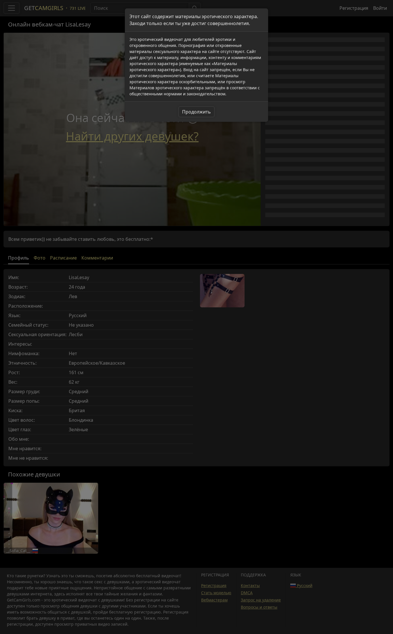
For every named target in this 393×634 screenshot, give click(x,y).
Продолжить (196, 112)
